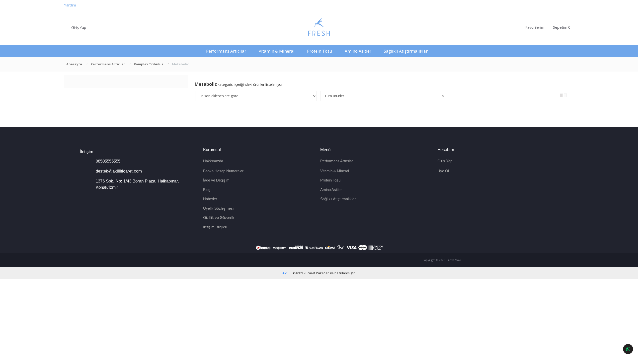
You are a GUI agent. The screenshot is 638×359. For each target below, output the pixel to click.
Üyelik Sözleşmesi (218, 208)
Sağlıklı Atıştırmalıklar (406, 51)
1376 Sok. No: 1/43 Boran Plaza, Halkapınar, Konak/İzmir (137, 184)
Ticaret (292, 273)
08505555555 (108, 161)
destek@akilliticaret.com (119, 171)
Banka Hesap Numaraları (223, 171)
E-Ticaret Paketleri (315, 273)
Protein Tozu (319, 51)
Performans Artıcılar (226, 51)
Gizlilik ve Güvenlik (218, 217)
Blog (206, 189)
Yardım (70, 4)
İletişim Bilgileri (215, 227)
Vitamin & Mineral (277, 51)
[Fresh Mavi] (318, 27)
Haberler (210, 199)
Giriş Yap (444, 161)
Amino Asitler (358, 51)
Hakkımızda (213, 161)
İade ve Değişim (216, 180)
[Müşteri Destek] (628, 349)
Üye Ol (443, 171)
